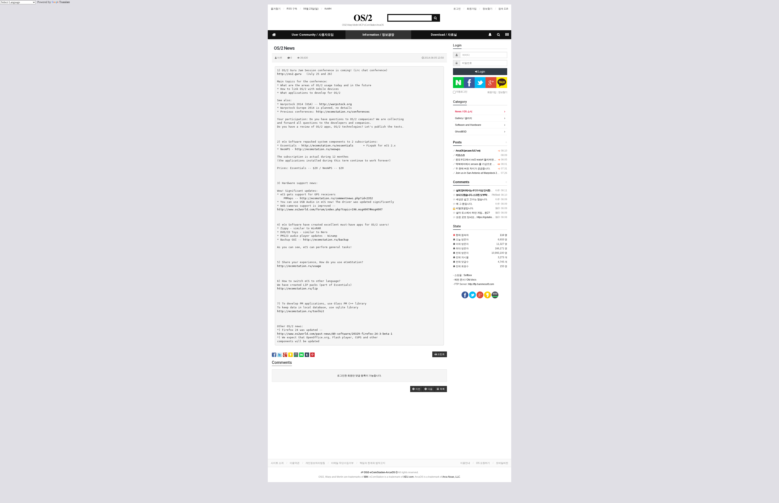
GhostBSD (461, 131)
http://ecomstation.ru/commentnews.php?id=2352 (336, 198)
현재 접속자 (462, 235)
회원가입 (472, 8)
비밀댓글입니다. (464, 208)
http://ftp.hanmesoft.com (481, 284)
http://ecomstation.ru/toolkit (300, 311)
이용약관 (294, 463)
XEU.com (408, 476)
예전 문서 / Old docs (465, 279)
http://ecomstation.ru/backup (326, 239)
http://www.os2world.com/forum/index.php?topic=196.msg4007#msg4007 (330, 209)
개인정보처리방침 (315, 463)
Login (481, 71)
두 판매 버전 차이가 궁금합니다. (472, 168)
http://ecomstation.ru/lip (297, 288)
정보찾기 (487, 8)
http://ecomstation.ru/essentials (327, 145)
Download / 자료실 (444, 35)
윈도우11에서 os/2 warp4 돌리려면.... (475, 159)
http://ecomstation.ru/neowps (317, 149)
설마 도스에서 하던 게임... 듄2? (472, 212)
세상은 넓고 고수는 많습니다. (471, 199)
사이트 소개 (277, 463)
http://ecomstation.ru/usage (299, 266)
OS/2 (363, 17)
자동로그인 (461, 91)
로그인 (457, 8)
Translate (64, 2)
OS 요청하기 (483, 463)
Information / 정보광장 (378, 35)
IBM (366, 476)
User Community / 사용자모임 (313, 35)
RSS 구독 (292, 8)
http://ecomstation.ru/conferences (343, 111)
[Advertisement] (359, 426)
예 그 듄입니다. (463, 203)
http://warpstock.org (335, 104)
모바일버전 (502, 463)
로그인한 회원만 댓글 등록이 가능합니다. (359, 375)
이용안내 (465, 463)
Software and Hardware (468, 125)
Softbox (468, 275)
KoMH (328, 8)
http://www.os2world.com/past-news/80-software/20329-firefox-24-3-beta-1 (334, 333)
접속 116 (503, 8)
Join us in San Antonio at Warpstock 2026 (478, 173)
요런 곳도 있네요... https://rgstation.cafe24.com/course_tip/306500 (491, 217)
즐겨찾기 (276, 8)
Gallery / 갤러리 (463, 118)
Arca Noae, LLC (451, 476)
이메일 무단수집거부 (342, 463)
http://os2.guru (289, 73)
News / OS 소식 (463, 111)
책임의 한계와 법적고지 (372, 463)
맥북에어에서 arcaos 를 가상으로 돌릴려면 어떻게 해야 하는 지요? (491, 164)
